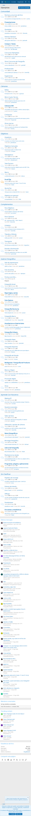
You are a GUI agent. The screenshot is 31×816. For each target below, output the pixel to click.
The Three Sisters (8, 616)
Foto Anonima (9, 270)
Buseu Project (8, 490)
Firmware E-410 (8, 93)
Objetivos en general (11, 195)
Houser (16, 359)
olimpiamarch (13, 160)
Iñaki (20, 199)
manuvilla (12, 222)
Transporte (8, 241)
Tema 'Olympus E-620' (9, 730)
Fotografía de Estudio (12, 355)
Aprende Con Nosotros (9, 395)
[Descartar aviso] (28, 798)
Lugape (13, 58)
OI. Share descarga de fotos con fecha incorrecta (16, 467)
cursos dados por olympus (11, 72)
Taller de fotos (9, 416)
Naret (27, 192)
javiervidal (13, 254)
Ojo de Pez (8, 188)
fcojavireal (13, 120)
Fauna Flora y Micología (9, 531)
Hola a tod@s (8, 26)
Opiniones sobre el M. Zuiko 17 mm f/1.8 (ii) (15, 183)
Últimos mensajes (6, 520)
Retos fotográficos (11, 433)
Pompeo (13, 151)
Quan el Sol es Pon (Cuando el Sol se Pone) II (15, 288)
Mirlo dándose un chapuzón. (11, 688)
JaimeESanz (24, 26)
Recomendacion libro (10, 451)
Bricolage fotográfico (11, 441)
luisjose (13, 169)
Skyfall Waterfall (7, 670)
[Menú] (2, 2)
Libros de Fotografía (12, 448)
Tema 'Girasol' (7, 736)
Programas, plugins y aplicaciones (16, 464)
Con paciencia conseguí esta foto (13, 19)
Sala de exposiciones (11, 262)
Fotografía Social (10, 284)
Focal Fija (8, 179)
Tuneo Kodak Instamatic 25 (11, 444)
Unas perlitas (7, 653)
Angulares (8, 137)
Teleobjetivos (9, 155)
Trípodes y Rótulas (11, 234)
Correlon (13, 403)
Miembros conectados (8, 701)
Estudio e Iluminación (12, 249)
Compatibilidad (8, 199)
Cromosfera (6, 627)
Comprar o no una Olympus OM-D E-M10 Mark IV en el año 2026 (15, 646)
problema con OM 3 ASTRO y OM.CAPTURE (15, 428)
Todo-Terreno (9, 163)
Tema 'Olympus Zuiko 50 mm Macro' (13, 714)
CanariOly (26, 72)
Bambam (23, 273)
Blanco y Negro (10, 370)
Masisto (13, 352)
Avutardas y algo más (9, 587)
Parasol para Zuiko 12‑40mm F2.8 (13, 150)
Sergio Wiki (20, 320)
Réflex (7, 90)
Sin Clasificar (6, 474)
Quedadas (8, 29)
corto (19, 366)
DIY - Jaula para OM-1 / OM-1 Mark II (13, 220)
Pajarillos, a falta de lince (10, 550)
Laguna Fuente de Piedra (10, 528)
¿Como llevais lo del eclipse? (11, 437)
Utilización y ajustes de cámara (15, 424)
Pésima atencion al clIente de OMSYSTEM (15, 79)
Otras (6, 386)
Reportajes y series (11, 293)
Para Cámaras (9, 217)
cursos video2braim (9, 65)
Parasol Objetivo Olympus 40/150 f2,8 (14, 211)
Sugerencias (9, 76)
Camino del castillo (9, 273)
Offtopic (7, 494)
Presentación (7, 563)
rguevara (21, 93)
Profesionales (9, 69)
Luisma (28, 19)
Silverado (25, 33)
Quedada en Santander (10, 33)
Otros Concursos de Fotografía (15, 61)
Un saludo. (6, 568)
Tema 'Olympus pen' (9, 719)
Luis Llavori (13, 213)
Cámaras (4, 86)
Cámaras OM (9, 106)
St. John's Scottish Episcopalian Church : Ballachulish (17, 327)
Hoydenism (27, 752)
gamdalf (23, 65)
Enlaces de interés (11, 486)
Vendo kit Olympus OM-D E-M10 (13, 47)
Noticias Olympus (10, 37)
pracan (21, 238)
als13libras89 (14, 49)
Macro (7, 172)
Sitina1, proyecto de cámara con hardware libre (16, 127)
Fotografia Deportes (11, 347)
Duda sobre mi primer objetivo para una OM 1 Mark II (18, 167)
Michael (26, 444)
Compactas (8, 115)
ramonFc (12, 421)
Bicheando (6, 633)
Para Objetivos (9, 208)
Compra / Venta (10, 44)
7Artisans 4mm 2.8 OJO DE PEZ (12, 192)
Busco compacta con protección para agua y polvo (17, 118)
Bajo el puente (8, 336)
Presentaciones (10, 22)
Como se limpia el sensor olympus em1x (14, 229)
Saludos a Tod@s (8, 622)
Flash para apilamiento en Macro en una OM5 (16, 252)
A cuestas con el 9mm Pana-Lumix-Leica (14, 141)
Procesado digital (10, 379)
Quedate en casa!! (9, 506)
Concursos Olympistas (12, 53)
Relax (6, 359)
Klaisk (12, 184)
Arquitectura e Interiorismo (14, 323)
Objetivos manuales (11, 146)
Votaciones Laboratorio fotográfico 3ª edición (16, 419)
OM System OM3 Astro (10, 40)
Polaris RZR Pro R (9, 296)
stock (6, 366)
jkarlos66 (25, 40)
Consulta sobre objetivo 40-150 (12, 158)
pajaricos (5, 664)
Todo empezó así (9, 313)
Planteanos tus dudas (12, 455)
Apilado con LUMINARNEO (11, 382)
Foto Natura (9, 300)
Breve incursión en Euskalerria (12, 304)
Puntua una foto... (11, 277)
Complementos (7, 204)
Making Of (8, 398)
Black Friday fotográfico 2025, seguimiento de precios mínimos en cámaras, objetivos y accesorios (16, 799)
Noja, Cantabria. (8, 343)
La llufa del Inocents (9, 176)
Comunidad (5, 11)
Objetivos (4, 133)
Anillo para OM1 (8, 238)
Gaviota (6, 389)
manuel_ (12, 128)
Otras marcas (9, 123)
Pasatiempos (9, 502)
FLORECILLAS (8, 320)
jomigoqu (16, 469)
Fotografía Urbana (11, 332)
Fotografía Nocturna (12, 309)
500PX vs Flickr (8, 266)
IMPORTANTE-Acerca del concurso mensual (15, 56)
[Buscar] (29, 1)
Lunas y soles (7, 598)
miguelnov (26, 245)
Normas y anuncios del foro (14, 15)
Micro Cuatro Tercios (11, 97)
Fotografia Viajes (10, 339)
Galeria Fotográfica (8, 259)
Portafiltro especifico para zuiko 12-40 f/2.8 (15, 481)
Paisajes (5, 525)
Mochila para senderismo (11, 245)
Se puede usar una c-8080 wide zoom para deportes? (17, 350)
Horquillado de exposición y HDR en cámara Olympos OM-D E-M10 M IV (15, 575)
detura (23, 176)
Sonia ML (23, 506)
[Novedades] (25, 1)
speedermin (14, 499)
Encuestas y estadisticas (13, 510)
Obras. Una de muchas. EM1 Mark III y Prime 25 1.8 (17, 373)
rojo (4, 581)
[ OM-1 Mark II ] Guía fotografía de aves (14, 411)
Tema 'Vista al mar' (8, 725)
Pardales (5, 693)
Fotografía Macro (10, 316)
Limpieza (7, 225)
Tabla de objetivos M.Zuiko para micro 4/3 (15, 101)
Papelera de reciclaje (11, 478)
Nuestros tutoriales (11, 407)
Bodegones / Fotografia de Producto (17, 363)
